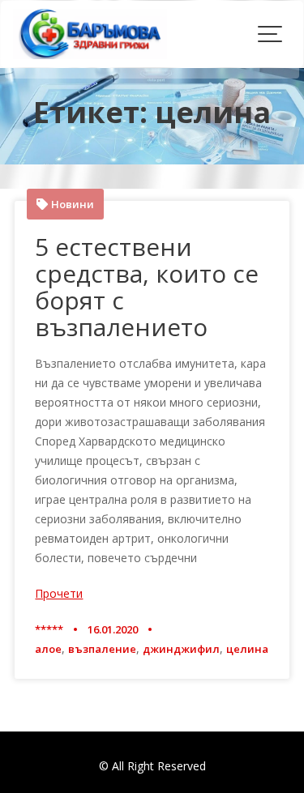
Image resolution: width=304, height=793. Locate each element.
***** (49, 629)
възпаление (102, 649)
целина (247, 649)
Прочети (59, 593)
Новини (72, 204)
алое (48, 649)
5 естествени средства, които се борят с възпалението (147, 286)
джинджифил (181, 649)
